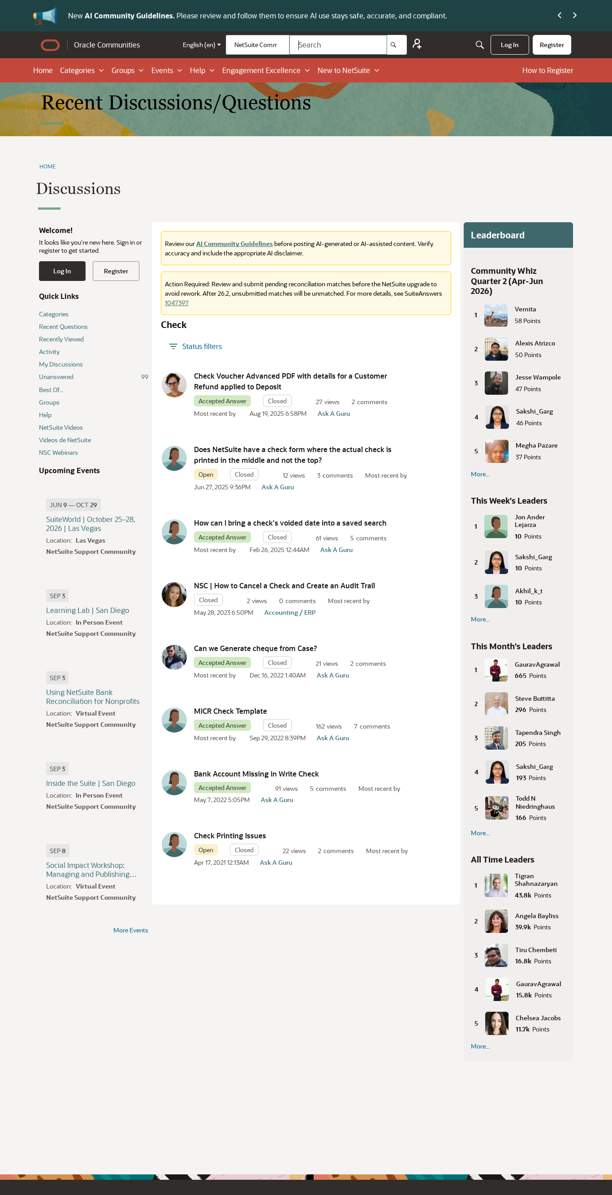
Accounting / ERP (290, 612)
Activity (49, 351)
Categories (77, 70)
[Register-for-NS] (417, 45)
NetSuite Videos (61, 427)
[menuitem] (510, 45)
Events (162, 70)
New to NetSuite (344, 70)
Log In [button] (62, 271)
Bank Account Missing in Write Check (256, 773)
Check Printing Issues (230, 835)
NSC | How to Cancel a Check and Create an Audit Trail (284, 585)
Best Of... (51, 389)
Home (43, 70)
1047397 (177, 302)
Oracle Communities (107, 44)
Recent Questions (63, 326)
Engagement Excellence (261, 70)
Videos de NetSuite (65, 440)
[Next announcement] (574, 15)
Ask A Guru (334, 413)
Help (197, 70)
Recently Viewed (61, 339)
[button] (174, 384)
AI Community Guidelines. (131, 15)
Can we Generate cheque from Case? (255, 648)
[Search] (397, 45)
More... (480, 474)
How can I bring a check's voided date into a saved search (290, 522)
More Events (130, 930)
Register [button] (116, 271)
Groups (123, 70)
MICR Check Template (230, 711)
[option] (73, 504)
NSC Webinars (58, 452)
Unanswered (93, 376)
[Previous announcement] (559, 15)
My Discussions (61, 364)
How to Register (547, 70)
